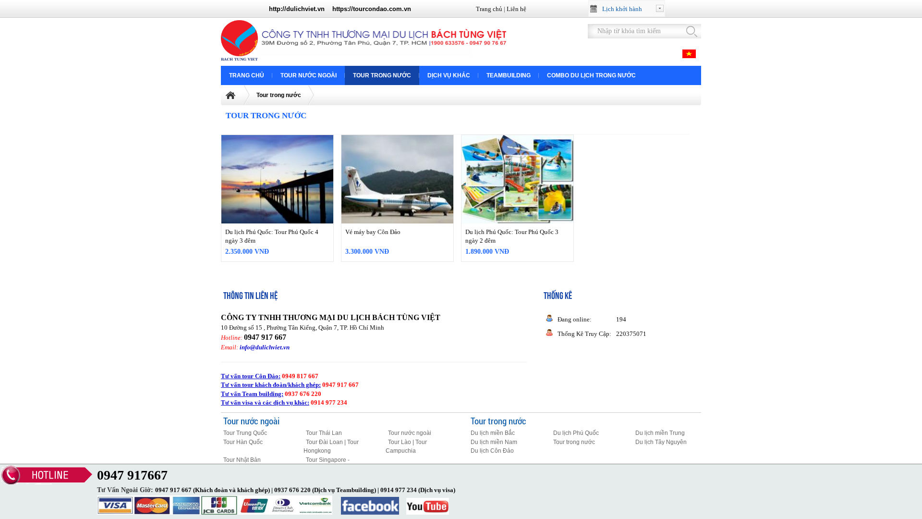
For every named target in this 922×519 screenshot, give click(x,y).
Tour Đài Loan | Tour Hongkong (331, 447)
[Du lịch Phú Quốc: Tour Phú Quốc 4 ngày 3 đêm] (277, 179)
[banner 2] (384, 56)
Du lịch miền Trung (660, 433)
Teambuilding (508, 75)
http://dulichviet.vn (297, 8)
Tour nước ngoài (308, 75)
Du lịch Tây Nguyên (661, 442)
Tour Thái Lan (324, 433)
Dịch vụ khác (448, 75)
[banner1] (241, 58)
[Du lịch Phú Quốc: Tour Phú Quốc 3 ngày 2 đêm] (517, 179)
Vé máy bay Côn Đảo (372, 231)
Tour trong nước (382, 75)
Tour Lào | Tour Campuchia (406, 447)
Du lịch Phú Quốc (576, 433)
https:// (342, 8)
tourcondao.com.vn (382, 8)
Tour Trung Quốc (245, 433)
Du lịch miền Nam (494, 442)
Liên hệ (516, 8)
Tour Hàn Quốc (243, 442)
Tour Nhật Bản (242, 460)
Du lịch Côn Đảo (492, 450)
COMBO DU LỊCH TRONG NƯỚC (591, 75)
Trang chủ (489, 8)
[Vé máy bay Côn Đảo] (397, 179)
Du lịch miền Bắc (493, 433)
